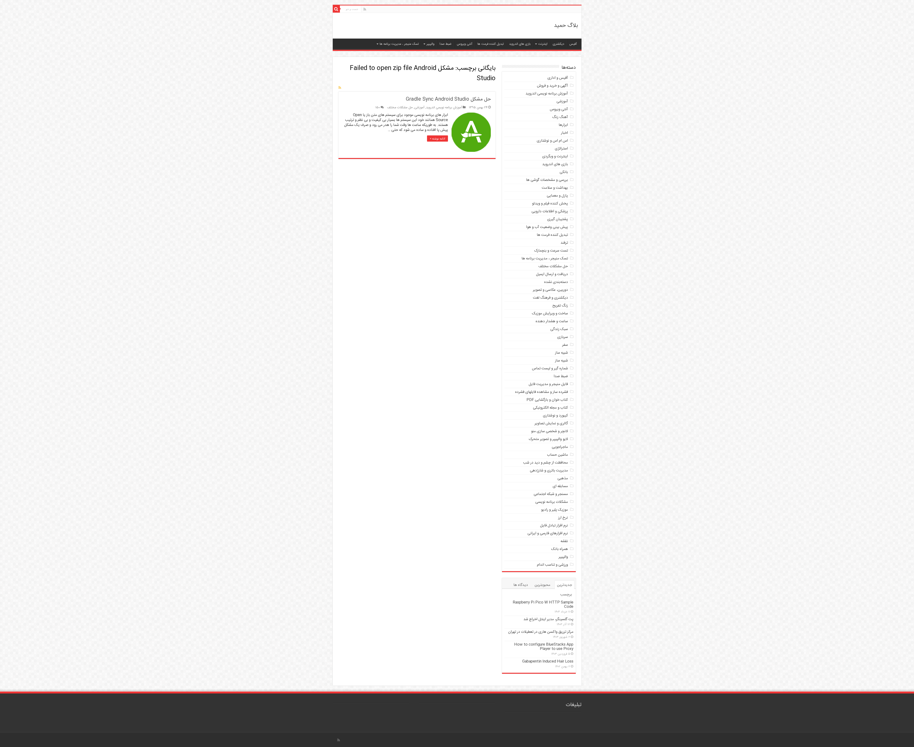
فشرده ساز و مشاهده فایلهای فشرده (541, 392)
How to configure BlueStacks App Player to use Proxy (543, 647)
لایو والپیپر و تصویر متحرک (548, 439)
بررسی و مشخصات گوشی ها (547, 180)
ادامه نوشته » (437, 138)
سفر (565, 345)
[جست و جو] (336, 9)
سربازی (562, 337)
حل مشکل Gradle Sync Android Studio (448, 99)
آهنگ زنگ (560, 117)
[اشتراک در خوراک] (339, 88)
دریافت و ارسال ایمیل (552, 274)
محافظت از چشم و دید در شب (545, 463)
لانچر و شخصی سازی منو (549, 431)
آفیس (573, 44)
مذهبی (562, 478)
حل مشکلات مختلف (400, 107)
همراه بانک (559, 549)
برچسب (566, 595)
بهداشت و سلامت (555, 188)
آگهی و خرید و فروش (552, 86)
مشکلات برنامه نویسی (551, 502)
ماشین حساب (557, 455)
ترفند (564, 243)
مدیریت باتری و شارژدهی (549, 471)
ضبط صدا (446, 44)
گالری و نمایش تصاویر (551, 423)
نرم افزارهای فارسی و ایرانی (547, 533)
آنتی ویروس (464, 44)
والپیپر (430, 44)
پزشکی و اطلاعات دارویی (550, 211)
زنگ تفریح (560, 306)
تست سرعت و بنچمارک (551, 251)
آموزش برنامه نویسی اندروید (444, 107)
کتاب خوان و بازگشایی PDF (547, 400)
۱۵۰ (377, 107)
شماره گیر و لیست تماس (550, 368)
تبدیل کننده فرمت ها (490, 44)
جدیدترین (564, 585)
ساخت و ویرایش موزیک (550, 314)
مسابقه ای (560, 486)
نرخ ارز (563, 518)
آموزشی (419, 107)
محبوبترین (542, 585)
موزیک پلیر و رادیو (554, 510)
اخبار (564, 133)
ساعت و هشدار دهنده (552, 321)
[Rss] (365, 9)
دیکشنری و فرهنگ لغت (550, 298)
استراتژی (561, 149)
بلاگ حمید (566, 25)
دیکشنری (558, 44)
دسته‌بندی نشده (556, 282)
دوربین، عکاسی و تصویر (550, 290)
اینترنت (542, 44)
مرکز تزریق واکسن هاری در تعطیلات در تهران (540, 632)
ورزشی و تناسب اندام (552, 565)
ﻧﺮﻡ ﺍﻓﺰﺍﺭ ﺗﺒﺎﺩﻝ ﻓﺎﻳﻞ (554, 526)
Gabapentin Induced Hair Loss (547, 661)
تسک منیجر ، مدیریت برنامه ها (399, 44)
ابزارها (563, 125)
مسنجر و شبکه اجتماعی (551, 494)
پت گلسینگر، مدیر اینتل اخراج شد (548, 619)
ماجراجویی (560, 447)
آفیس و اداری (557, 78)
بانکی (564, 172)
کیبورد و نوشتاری (555, 416)
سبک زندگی (559, 329)
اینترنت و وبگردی (555, 156)
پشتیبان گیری (557, 219)
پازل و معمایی (557, 196)
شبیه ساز (561, 353)
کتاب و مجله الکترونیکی (550, 408)
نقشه (564, 541)
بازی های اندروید (520, 44)
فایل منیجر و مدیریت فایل (548, 384)
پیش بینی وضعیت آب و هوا (547, 227)
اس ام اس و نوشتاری (552, 141)
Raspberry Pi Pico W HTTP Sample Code (543, 604)
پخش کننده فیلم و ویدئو (550, 204)
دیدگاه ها (520, 585)
